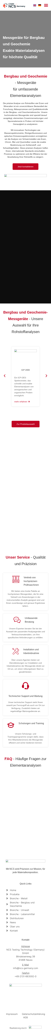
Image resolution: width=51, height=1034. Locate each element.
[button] (4, 376)
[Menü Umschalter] (46, 5)
